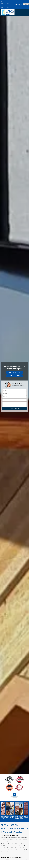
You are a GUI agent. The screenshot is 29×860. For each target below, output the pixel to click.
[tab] (14, 430)
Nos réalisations (14, 372)
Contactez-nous (14, 375)
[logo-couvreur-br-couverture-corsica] (8, 12)
